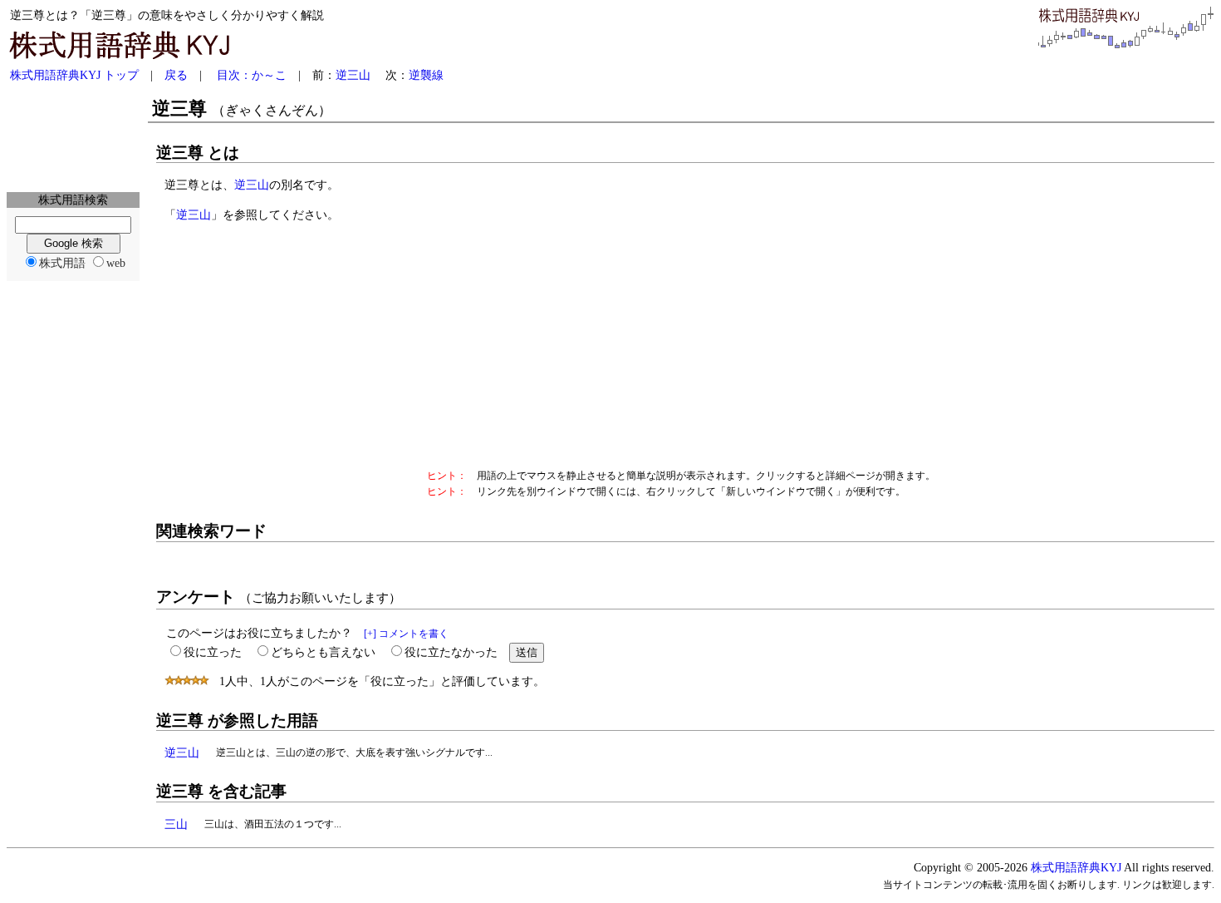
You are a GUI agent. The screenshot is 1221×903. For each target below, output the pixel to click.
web (115, 262)
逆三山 (353, 74)
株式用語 (62, 262)
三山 (176, 824)
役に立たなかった (451, 652)
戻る (176, 74)
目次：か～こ (252, 74)
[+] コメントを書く (406, 633)
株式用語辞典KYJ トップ (74, 74)
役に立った (213, 652)
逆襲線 (426, 74)
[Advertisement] (73, 138)
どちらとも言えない (323, 652)
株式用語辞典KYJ (1076, 867)
